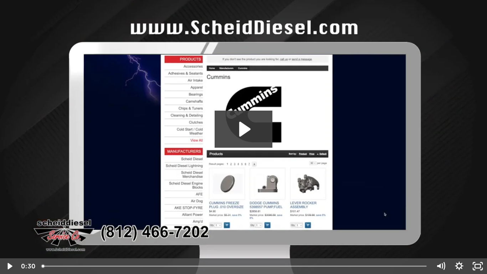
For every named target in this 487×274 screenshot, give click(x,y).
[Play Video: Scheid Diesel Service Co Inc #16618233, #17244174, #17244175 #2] (244, 129)
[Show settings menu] (459, 266)
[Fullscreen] (477, 266)
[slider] (235, 266)
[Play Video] (9, 266)
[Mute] (440, 266)
